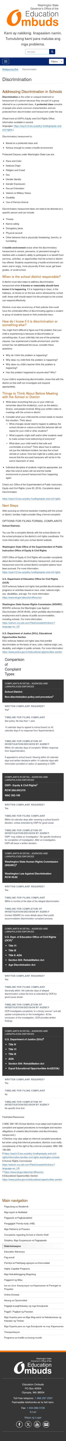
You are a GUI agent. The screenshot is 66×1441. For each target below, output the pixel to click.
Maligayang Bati (10, 69)
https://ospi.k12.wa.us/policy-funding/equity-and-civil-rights (31, 498)
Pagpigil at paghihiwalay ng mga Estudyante (26, 1305)
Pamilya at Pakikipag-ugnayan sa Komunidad (27, 1262)
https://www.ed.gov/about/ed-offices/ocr (22, 597)
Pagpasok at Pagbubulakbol (18, 1217)
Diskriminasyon (12, 1246)
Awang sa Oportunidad (15, 1300)
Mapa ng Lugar (33, 1417)
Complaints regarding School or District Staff (26, 1234)
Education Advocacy (14, 1251)
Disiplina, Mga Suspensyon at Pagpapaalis (25, 1240)
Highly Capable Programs (17, 1268)
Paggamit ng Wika (13, 1279)
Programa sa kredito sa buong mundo (23, 1337)
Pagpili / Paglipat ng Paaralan (18, 1311)
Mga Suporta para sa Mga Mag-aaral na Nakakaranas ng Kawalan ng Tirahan (32, 1318)
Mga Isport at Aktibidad (15, 1212)
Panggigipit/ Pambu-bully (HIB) (19, 1223)
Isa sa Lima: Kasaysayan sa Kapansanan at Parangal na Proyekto (32, 1287)
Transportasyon (12, 1332)
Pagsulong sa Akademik (16, 1206)
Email (33, 1412)
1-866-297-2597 (44, 1398)
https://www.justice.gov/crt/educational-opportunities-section (32, 651)
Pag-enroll (9, 1257)
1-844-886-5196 (36, 1408)
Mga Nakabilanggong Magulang (20, 1274)
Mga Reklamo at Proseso (17, 1229)
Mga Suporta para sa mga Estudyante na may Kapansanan (34, 1326)
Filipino (54, 61)
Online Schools (11, 1294)
